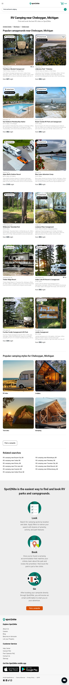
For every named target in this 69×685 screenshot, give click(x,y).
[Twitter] (9, 680)
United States (7, 27)
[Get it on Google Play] (30, 670)
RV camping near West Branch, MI (47, 466)
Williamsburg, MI (7, 225)
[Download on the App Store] (12, 669)
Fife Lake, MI (6, 330)
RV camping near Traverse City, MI (47, 463)
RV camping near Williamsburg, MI (47, 469)
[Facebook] (4, 680)
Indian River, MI (7, 67)
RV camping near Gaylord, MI (12, 469)
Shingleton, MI (39, 330)
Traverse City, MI (7, 277)
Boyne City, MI (39, 120)
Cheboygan (25, 27)
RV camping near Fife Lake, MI (13, 466)
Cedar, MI (38, 225)
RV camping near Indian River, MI (13, 472)
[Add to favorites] (31, 37)
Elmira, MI (38, 172)
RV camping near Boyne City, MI (13, 457)
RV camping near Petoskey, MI (45, 460)
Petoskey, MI (38, 67)
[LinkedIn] (6, 680)
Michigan (17, 27)
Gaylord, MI (6, 172)
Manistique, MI (39, 277)
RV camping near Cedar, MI (11, 460)
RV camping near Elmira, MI (12, 463)
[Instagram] (11, 680)
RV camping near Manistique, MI (46, 457)
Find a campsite (10, 443)
